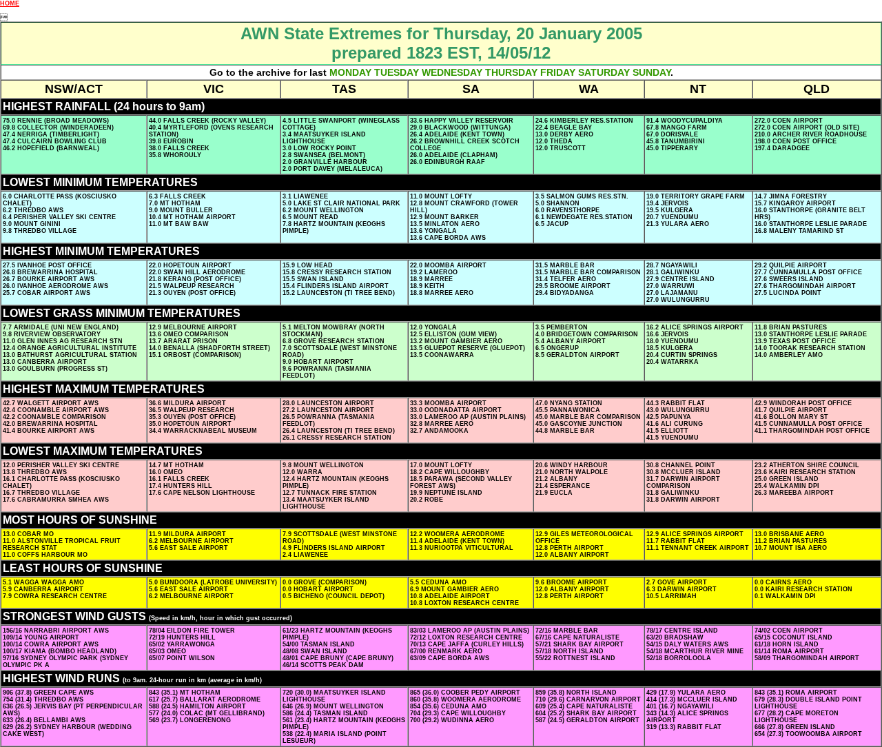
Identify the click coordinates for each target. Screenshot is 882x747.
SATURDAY (604, 72)
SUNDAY (651, 72)
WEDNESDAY (452, 72)
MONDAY (350, 72)
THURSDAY (511, 72)
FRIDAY (557, 72)
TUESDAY (396, 72)
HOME (9, 3)
